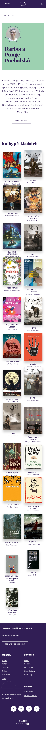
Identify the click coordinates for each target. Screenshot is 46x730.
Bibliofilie (6, 675)
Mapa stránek (8, 698)
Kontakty (28, 675)
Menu (7, 4)
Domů (4, 15)
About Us (28, 692)
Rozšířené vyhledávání (12, 695)
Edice (4, 671)
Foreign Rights (30, 695)
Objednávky (29, 671)
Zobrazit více (21, 121)
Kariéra (27, 664)
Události (5, 668)
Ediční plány (29, 668)
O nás (26, 660)
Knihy (4, 660)
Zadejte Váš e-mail (10, 636)
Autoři (13, 15)
